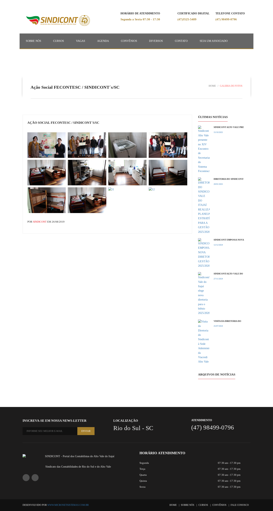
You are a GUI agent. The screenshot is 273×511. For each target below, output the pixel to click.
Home (212, 86)
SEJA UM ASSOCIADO (214, 40)
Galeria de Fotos (231, 86)
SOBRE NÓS (187, 505)
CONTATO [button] (181, 40)
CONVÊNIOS (129, 40)
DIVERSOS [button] (156, 40)
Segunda (144, 462)
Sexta (142, 486)
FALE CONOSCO (240, 505)
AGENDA (103, 40)
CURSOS (58, 40)
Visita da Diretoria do (227, 321)
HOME (173, 505)
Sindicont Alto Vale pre (229, 127)
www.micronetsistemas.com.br (68, 505)
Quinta (143, 480)
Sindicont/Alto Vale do (228, 273)
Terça (142, 468)
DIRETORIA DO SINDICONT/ (229, 179)
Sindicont (39, 221)
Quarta (143, 474)
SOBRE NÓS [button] (33, 40)
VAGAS (80, 40)
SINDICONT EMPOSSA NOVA (229, 240)
